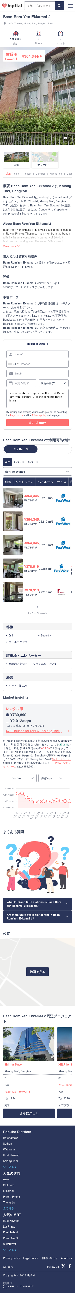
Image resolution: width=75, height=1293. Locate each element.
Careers (8, 1266)
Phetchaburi (10, 1232)
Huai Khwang (11, 1155)
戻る (8, 173)
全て (7, 462)
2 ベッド (19, 462)
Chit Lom (8, 1185)
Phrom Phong (11, 1196)
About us (66, 1258)
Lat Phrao (9, 1226)
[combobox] (13, 363)
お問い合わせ (50, 1258)
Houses (27, 173)
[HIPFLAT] (12, 5)
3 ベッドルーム (61, 759)
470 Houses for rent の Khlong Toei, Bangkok (36, 730)
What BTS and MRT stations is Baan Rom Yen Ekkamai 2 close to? (34, 904)
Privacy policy (39, 415)
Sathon (7, 1143)
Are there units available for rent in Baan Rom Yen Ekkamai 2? (33, 916)
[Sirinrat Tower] (30, 1044)
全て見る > (9, 1167)
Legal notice (16, 415)
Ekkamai (8, 1191)
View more (9, 246)
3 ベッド (33, 462)
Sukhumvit (9, 1244)
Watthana (9, 1149)
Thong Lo (9, 1202)
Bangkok (40, 173)
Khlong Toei (56, 173)
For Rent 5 (21, 449)
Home (15, 173)
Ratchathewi (10, 1138)
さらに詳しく (29, 1113)
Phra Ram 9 (10, 1238)
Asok (6, 1179)
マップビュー (45, 165)
